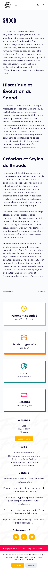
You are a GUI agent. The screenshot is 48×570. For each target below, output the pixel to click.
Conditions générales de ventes (24, 462)
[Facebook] (16, 537)
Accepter (18, 565)
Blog (24, 426)
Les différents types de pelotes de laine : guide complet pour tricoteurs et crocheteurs (24, 500)
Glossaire (24, 432)
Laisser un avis (24, 439)
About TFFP (24, 429)
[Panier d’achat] (43, 5)
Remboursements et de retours (24, 456)
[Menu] (16, 5)
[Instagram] (32, 537)
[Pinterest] (24, 537)
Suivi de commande (24, 453)
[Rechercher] (38, 5)
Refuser (31, 565)
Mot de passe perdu (24, 466)
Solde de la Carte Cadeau (24, 459)
